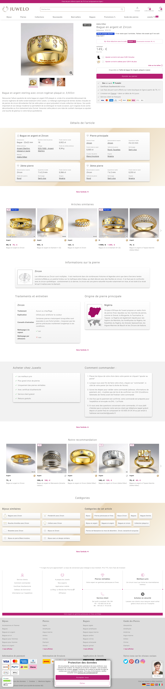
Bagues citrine (88, 639)
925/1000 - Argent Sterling (46, 149)
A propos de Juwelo (62, 580)
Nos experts (62, 583)
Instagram (143, 661)
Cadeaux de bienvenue (22, 590)
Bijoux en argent (91, 523)
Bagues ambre (88, 636)
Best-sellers (76, 17)
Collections (39, 17)
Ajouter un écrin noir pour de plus (119, 57)
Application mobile (62, 586)
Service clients (22, 580)
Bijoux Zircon (122, 516)
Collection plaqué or (141, 523)
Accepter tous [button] (82, 677)
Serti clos (133, 149)
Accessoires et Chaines (10, 625)
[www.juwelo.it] (161, 685)
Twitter (125, 661)
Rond (19, 178)
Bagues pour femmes (10, 639)
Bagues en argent (108, 523)
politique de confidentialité (87, 673)
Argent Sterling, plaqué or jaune (23, 149)
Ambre (45, 636)
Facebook (137, 661)
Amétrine (126, 632)
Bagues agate (88, 625)
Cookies (32, 681)
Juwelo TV (152, 17)
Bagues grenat (88, 646)
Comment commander (22, 583)
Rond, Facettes (114, 149)
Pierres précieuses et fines (104, 516)
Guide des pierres (131, 17)
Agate (45, 625)
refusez (75, 669)
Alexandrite (127, 625)
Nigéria (111, 156)
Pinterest (131, 661)
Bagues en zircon (124, 523)
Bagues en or (7, 636)
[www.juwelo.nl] (148, 685)
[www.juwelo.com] (156, 685)
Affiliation (62, 593)
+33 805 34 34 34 (104, 604)
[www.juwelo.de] (144, 685)
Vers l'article (81, 192)
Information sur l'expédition (22, 593)
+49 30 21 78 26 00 (104, 606)
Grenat (45, 646)
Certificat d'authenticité (22, 586)
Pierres (23, 17)
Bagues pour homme (9, 642)
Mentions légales (44, 681)
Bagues (92, 17)
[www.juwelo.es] (152, 685)
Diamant (46, 642)
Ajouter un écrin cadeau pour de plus (121, 62)
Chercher (122, 9)
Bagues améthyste (90, 629)
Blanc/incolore (93, 156)
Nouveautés (57, 17)
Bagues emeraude (89, 642)
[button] (137, 9)
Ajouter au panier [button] (129, 76)
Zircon (89, 143)
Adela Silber (22, 157)
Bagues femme (145, 516)
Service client (102, 598)
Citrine (45, 639)
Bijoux (9, 17)
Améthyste (127, 629)
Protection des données (17, 681)
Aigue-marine (47, 632)
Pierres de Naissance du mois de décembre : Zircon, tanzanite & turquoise (112, 531)
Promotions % (109, 17)
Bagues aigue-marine (91, 632)
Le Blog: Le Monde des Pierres (61, 590)
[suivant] (160, 230)
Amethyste (47, 629)
